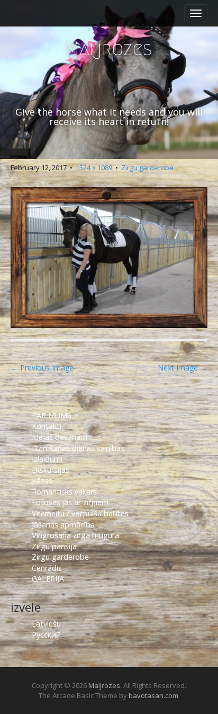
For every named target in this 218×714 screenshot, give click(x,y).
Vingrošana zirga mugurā (75, 535)
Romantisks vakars (64, 492)
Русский (46, 635)
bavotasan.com (153, 695)
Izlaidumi (47, 459)
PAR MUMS (51, 415)
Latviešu (46, 624)
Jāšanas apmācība (63, 524)
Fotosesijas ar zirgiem (70, 502)
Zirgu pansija (54, 546)
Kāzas (42, 480)
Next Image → (182, 368)
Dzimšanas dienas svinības (78, 448)
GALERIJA (48, 579)
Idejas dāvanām (59, 437)
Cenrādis (47, 568)
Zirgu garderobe (147, 167)
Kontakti (47, 426)
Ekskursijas (50, 470)
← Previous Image (42, 368)
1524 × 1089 (94, 167)
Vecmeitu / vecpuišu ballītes (80, 513)
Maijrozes (109, 48)
